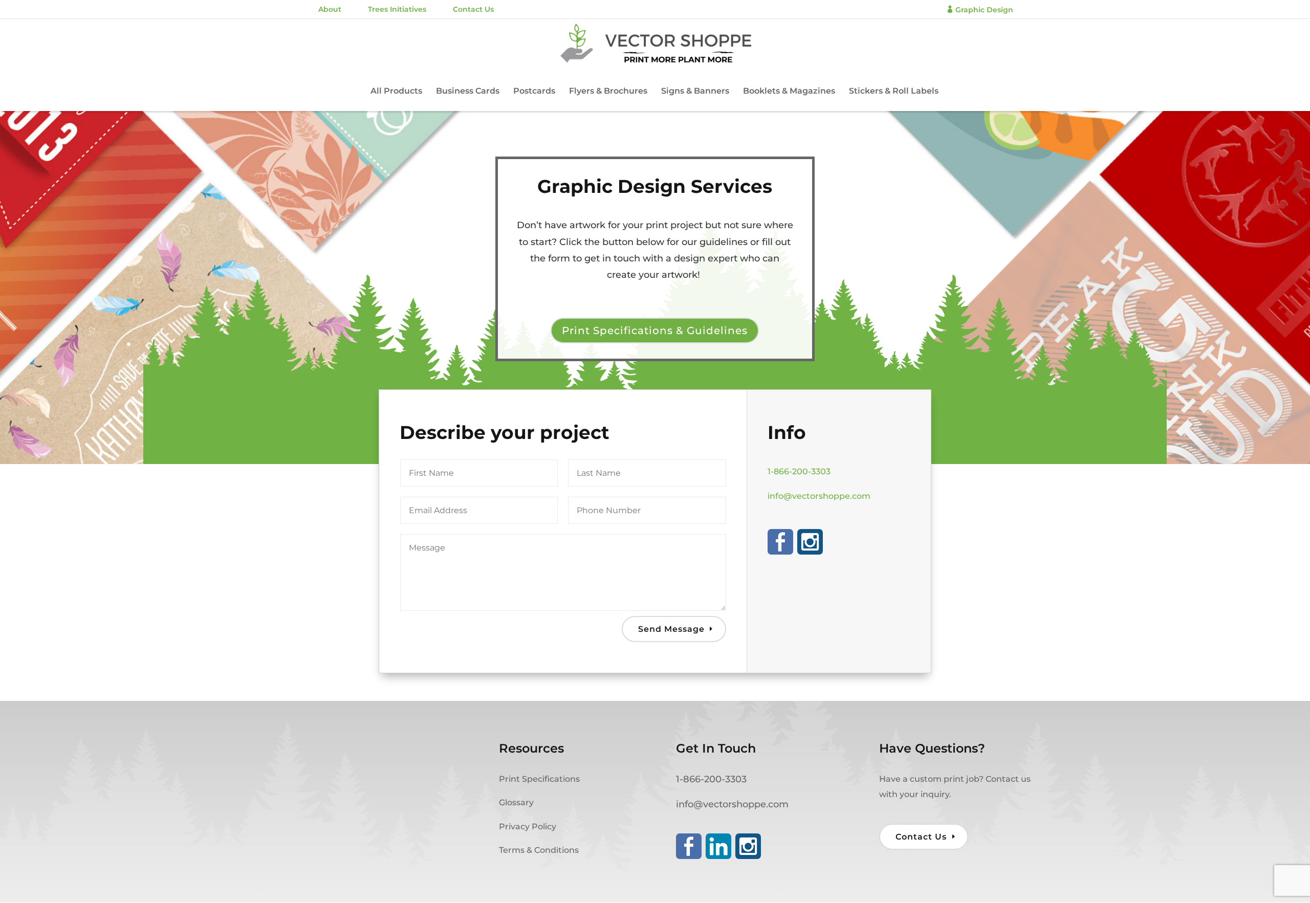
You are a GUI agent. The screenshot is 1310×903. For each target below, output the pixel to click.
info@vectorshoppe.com (819, 496)
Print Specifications (539, 779)
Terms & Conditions (539, 850)
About (329, 9)
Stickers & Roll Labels (893, 91)
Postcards (534, 91)
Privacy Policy (527, 826)
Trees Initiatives (397, 9)
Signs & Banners (695, 91)
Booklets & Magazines (789, 91)
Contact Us (473, 9)
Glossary (516, 802)
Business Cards (467, 91)
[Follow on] (780, 542)
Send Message (671, 629)
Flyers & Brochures (608, 91)
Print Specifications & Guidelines (655, 330)
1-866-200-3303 (799, 471)
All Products (396, 91)
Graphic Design (979, 9)
